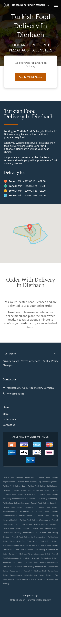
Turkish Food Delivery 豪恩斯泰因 (20, 494)
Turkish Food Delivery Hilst (35, 571)
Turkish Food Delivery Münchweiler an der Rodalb (29, 554)
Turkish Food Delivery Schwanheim (17, 490)
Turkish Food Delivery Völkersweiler (31, 566)
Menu (6, 414)
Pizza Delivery (22, 579)
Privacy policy (11, 361)
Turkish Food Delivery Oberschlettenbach (20, 532)
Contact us (9, 424)
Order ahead (10, 419)
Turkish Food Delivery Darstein (44, 503)
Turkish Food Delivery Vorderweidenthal (29, 537)
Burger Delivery (46, 575)
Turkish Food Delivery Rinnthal (16, 528)
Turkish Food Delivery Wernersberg (35, 520)
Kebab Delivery (31, 575)
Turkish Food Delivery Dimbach (18, 507)
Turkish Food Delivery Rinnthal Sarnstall (39, 524)
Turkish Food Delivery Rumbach (16, 503)
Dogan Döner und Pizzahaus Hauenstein (33, 4)
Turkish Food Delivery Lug (14, 486)
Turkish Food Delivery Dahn (44, 528)
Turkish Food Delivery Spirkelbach (42, 486)
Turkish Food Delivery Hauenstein (18, 477)
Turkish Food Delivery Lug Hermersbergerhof (37, 481)
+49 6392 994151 (16, 393)
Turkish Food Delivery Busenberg (43, 498)
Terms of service (30, 361)
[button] (56, 5)
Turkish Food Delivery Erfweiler (45, 490)
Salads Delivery (37, 579)
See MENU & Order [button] (30, 77)
